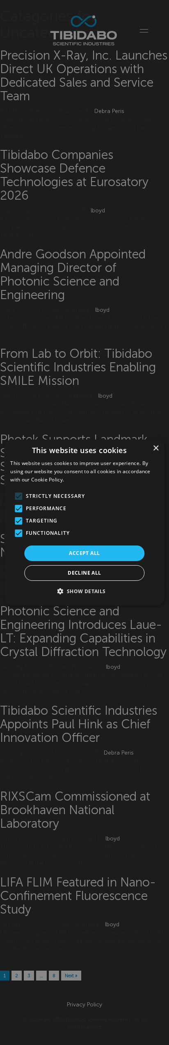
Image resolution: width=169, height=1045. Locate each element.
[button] (84, 591)
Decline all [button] (84, 572)
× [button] (156, 448)
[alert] (84, 522)
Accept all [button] (84, 553)
